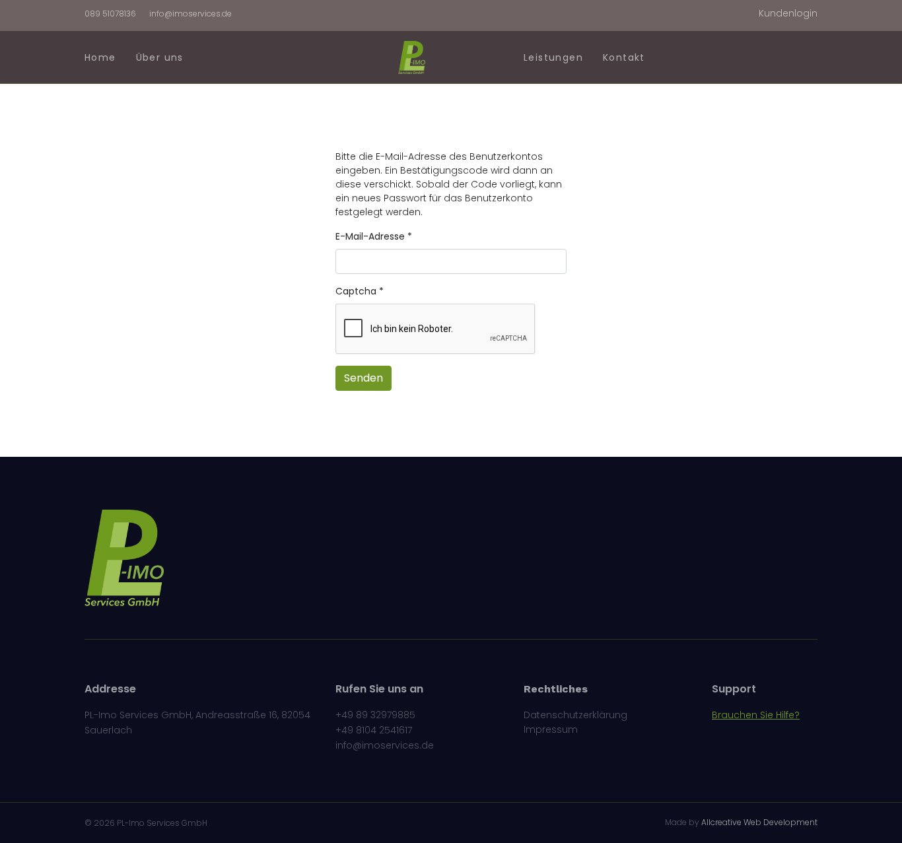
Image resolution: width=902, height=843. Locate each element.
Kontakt (624, 57)
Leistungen (553, 57)
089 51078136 (110, 13)
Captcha (359, 291)
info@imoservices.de (190, 13)
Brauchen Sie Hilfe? (756, 715)
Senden (363, 378)
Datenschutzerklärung (575, 715)
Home (100, 57)
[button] (788, 13)
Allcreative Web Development (759, 822)
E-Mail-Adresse (373, 236)
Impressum (551, 729)
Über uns (160, 57)
